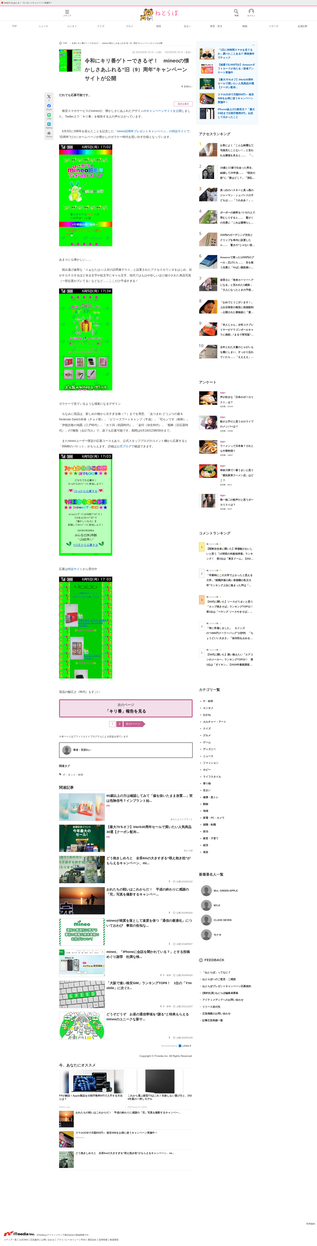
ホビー (207, 769)
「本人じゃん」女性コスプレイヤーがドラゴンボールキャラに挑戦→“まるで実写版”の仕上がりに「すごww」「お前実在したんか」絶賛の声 (237, 334)
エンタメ (72, 26)
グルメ (129, 26)
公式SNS (24, 1239)
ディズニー (209, 749)
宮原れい (188, 86)
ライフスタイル (212, 776)
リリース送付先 (209, 1006)
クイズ (100, 26)
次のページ (133, 723)
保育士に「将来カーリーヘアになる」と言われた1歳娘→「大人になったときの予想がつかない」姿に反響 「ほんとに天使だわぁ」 (237, 289)
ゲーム (207, 742)
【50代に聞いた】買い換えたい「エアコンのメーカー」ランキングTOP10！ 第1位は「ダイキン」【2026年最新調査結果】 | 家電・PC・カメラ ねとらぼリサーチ (229, 664)
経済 (205, 845)
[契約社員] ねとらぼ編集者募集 (218, 992)
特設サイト (75, 569)
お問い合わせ (48, 1239)
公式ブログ (124, 446)
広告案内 (35, 1239)
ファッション (210, 762)
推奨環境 (114, 1239)
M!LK (217, 905)
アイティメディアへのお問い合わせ (221, 999)
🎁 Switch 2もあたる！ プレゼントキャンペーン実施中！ (26, 3)
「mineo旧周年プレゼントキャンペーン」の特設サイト (150, 131)
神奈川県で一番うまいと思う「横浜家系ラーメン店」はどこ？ (237, 475)
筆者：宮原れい (82, 749)
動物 (245, 26)
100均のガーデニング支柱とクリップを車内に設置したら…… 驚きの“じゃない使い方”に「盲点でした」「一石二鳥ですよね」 (237, 244)
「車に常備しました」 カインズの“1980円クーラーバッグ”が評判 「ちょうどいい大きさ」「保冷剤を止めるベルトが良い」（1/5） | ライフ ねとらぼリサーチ (229, 638)
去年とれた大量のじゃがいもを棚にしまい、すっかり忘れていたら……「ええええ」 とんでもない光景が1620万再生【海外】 (237, 357)
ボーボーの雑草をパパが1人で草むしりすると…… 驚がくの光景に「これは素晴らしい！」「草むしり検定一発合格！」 (237, 222)
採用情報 (103, 1239)
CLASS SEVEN (223, 920)
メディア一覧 (10, 1239)
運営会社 (92, 1239)
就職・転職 (209, 824)
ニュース (43, 26)
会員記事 (302, 26)
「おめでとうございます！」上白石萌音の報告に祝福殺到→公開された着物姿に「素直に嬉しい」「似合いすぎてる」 (237, 312)
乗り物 (207, 783)
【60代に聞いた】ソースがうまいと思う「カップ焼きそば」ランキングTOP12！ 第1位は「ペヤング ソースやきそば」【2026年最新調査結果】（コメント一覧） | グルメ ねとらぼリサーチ (231, 611)
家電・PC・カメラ (214, 817)
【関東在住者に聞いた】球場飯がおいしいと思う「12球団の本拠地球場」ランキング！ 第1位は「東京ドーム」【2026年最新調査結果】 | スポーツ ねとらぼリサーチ (229, 558)
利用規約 (310, 1223)
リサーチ (273, 26)
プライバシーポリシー (68, 1239)
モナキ (217, 934)
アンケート (207, 382)
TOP (14, 26)
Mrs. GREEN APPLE (226, 890)
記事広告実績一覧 (211, 1020)
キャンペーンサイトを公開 (164, 110)
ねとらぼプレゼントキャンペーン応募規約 (225, 986)
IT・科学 (208, 701)
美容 (205, 852)
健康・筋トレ (210, 797)
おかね (207, 714)
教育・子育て (210, 838)
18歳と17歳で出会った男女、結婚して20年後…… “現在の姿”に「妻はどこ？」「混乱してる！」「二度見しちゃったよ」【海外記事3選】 (237, 177)
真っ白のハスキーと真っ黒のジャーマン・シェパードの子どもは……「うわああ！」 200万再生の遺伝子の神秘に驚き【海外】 (237, 200)
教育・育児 (216, 26)
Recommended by (169, 1046)
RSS (83, 1239)
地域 (158, 26)
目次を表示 (183, 104)
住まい (187, 26)
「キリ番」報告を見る (125, 711)
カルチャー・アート (214, 721)
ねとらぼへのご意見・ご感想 (217, 979)
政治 (205, 831)
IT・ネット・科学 (73, 774)
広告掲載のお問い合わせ (215, 1013)
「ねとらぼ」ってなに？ (215, 972)
